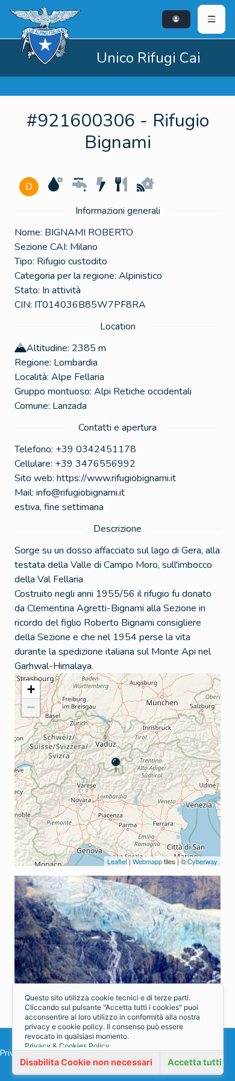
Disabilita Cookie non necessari (86, 1062)
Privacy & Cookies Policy (67, 1045)
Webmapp (147, 861)
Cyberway (202, 861)
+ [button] (31, 689)
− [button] (31, 707)
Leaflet (117, 861)
